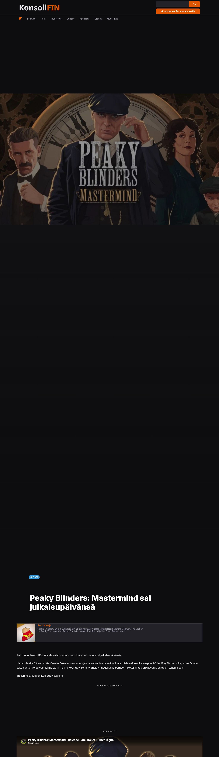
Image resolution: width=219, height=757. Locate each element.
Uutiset (70, 18)
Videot (98, 18)
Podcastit (84, 18)
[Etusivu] (47, 7)
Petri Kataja (44, 625)
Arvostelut (56, 18)
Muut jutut (112, 18)
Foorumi (31, 18)
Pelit (43, 18)
